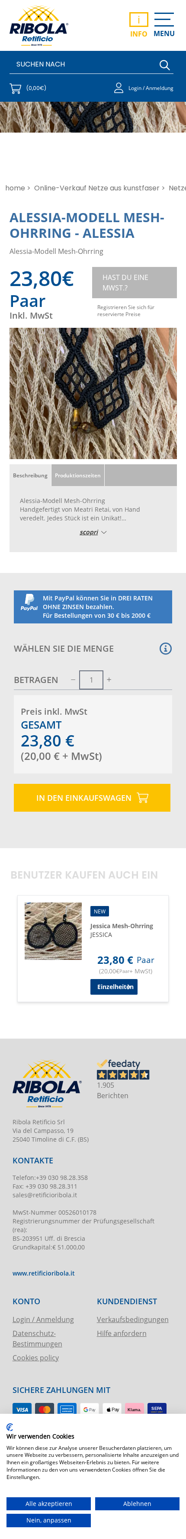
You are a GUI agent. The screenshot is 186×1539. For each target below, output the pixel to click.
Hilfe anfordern (122, 1333)
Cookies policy (36, 1357)
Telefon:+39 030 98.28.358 (50, 1177)
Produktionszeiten (78, 475)
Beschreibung (30, 475)
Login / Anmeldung (43, 1319)
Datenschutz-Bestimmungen (37, 1338)
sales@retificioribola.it (45, 1195)
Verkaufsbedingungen (133, 1319)
